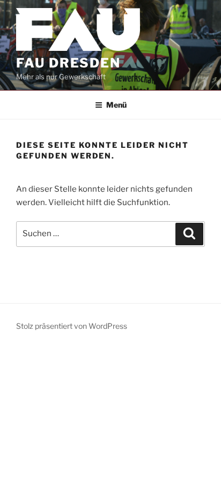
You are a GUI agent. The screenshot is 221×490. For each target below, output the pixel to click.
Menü (116, 104)
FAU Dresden (68, 63)
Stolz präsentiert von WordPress (71, 325)
